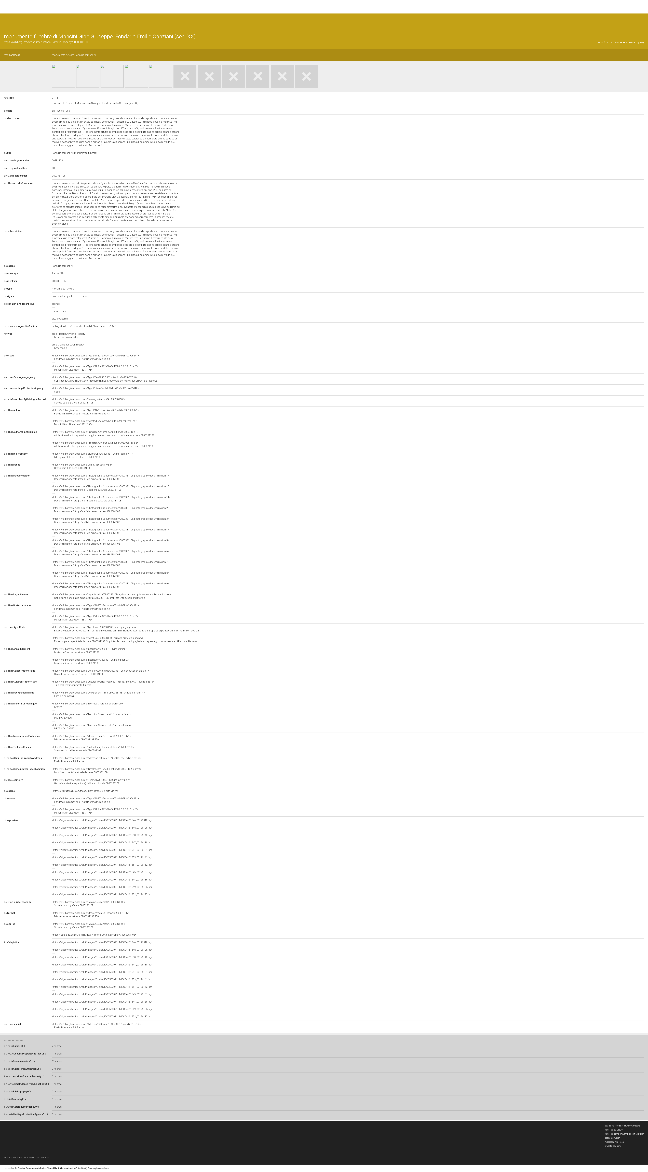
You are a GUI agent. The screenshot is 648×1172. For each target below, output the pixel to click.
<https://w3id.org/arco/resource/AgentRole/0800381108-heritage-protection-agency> (124, 640)
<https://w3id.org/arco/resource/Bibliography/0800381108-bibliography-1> (92, 455)
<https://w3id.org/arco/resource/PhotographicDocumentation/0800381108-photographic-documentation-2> (110, 510)
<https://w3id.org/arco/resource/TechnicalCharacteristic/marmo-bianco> (91, 716)
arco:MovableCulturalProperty (68, 346)
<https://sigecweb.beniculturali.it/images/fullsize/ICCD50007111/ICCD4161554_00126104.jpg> (102, 850)
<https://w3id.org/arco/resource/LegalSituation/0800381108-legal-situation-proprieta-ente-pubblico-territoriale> (111, 596)
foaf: (12, 942)
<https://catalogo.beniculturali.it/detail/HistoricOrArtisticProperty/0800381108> (94, 934)
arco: (17, 160)
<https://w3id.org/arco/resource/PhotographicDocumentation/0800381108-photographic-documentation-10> (111, 488)
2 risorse (56, 1046)
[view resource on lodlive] (642, 22)
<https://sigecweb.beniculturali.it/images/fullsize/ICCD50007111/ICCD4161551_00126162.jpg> (102, 864)
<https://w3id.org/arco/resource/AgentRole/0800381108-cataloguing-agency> (125, 629)
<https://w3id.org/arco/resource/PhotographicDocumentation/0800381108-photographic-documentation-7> (110, 564)
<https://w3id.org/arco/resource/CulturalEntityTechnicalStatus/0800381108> (93, 749)
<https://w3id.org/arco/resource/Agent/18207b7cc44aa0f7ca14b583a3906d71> (95, 357)
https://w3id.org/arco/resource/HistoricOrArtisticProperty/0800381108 (46, 42)
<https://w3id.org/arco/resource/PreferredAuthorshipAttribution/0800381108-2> (103, 444)
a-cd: (18, 183)
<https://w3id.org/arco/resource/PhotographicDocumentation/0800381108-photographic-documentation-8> (110, 574)
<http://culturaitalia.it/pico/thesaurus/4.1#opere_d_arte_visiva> (85, 791)
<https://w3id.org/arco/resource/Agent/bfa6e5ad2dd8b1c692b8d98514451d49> (95, 390)
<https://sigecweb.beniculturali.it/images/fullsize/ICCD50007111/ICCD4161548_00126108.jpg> (102, 827)
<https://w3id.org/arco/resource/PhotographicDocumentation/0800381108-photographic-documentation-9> (110, 585)
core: (13, 231)
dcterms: (20, 326)
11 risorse (57, 1061)
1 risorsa (57, 1053)
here (106, 1168)
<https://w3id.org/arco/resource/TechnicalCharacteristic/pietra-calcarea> (91, 727)
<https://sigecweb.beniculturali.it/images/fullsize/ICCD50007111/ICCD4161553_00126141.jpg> (102, 857)
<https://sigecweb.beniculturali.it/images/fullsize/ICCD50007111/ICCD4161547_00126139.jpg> (102, 842)
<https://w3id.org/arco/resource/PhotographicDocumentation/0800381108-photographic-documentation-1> (110, 477)
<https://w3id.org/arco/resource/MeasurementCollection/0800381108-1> (91, 738)
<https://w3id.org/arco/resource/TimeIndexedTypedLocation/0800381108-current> (96, 771)
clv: (13, 780)
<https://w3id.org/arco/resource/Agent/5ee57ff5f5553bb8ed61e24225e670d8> (104, 379)
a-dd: (17, 649)
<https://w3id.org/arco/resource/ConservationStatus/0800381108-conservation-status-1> (100, 672)
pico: (19, 303)
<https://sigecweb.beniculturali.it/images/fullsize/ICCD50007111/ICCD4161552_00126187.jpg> (102, 894)
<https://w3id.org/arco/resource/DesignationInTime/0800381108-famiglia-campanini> (98, 694)
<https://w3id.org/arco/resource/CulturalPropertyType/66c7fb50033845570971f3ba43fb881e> (103, 683)
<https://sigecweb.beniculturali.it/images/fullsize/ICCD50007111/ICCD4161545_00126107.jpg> (102, 872)
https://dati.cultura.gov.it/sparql (626, 1126)
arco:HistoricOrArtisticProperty (68, 335)
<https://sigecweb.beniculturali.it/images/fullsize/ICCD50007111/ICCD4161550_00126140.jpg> (102, 835)
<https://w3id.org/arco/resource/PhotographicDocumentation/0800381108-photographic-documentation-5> (110, 542)
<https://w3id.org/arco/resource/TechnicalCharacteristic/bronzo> (87, 705)
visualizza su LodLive (614, 1130)
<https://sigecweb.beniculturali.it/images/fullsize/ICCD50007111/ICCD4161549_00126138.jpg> (102, 887)
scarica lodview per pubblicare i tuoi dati (27, 1158)
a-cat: (25, 399)
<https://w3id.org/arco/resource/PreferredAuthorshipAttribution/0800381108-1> (103, 434)
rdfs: (12, 55)
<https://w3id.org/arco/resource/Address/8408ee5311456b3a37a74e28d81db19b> (97, 760)
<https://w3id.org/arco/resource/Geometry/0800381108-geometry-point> (91, 782)
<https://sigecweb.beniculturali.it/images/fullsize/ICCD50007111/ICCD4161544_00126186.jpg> (102, 879)
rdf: (8, 333)
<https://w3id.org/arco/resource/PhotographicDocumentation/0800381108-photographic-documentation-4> (110, 531)
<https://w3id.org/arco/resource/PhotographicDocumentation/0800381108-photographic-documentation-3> (110, 520)
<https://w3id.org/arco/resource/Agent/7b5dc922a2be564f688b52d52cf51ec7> (95, 368)
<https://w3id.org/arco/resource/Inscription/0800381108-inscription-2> (90, 661)
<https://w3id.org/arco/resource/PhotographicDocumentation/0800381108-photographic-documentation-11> (111, 499)
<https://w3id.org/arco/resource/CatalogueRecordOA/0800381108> (88, 401)
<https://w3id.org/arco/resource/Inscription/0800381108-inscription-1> (90, 651)
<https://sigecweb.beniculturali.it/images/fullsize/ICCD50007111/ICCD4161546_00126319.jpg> (102, 820)
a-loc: (23, 758)
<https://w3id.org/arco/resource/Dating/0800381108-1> (82, 466)
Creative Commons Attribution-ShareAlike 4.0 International (45, 1168)
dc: (8, 110)
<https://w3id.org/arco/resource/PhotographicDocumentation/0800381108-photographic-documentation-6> (110, 553)
